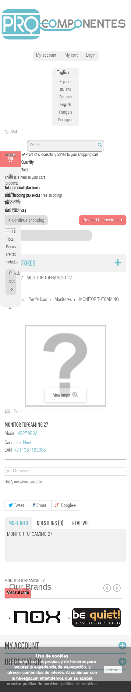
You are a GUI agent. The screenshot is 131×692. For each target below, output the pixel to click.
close (113, 669)
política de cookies (78, 683)
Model (10, 434)
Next (117, 588)
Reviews (80, 522)
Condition (13, 443)
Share (40, 505)
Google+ (68, 505)
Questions (50, 522)
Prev (107, 588)
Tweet (18, 505)
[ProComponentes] (65, 24)
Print (18, 412)
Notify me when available (23, 482)
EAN (8, 450)
